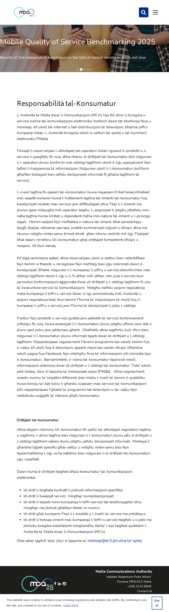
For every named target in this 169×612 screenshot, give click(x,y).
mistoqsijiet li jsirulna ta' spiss (114, 541)
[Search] (143, 12)
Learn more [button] (70, 605)
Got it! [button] (157, 603)
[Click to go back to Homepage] (24, 12)
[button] (78, 69)
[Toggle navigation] (155, 12)
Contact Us (144, 591)
